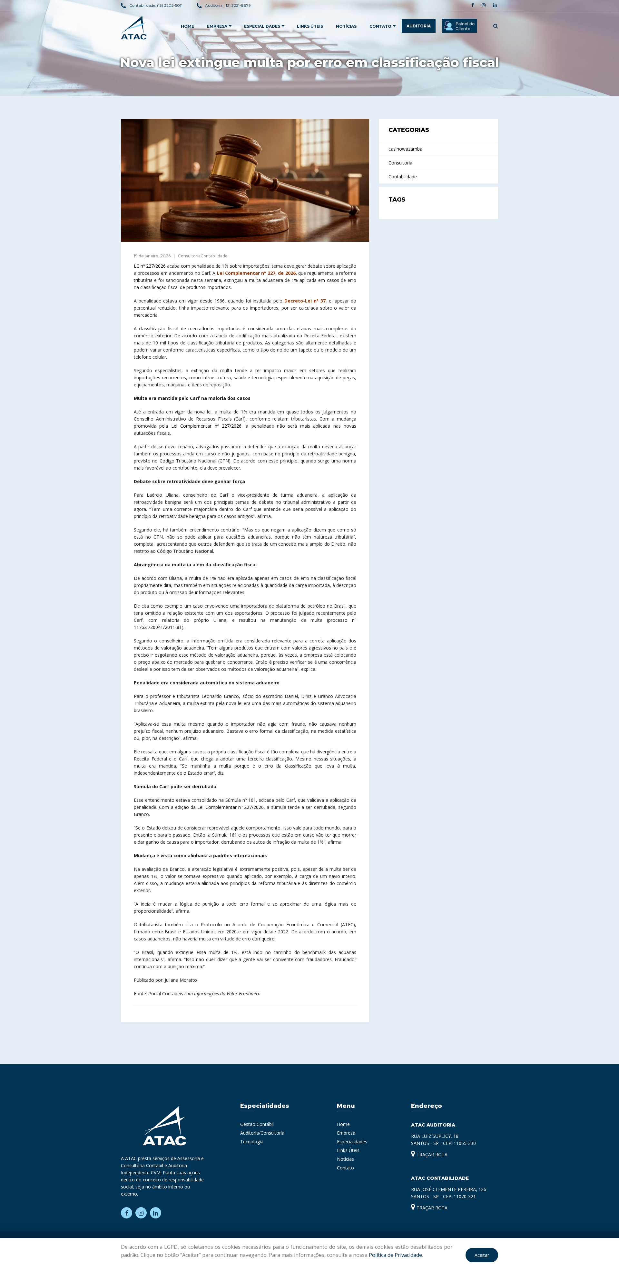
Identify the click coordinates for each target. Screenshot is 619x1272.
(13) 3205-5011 (169, 5)
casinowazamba (405, 149)
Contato (380, 26)
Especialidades (352, 1141)
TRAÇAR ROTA (431, 1154)
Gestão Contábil (257, 1124)
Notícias (346, 26)
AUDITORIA (419, 26)
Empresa (346, 1133)
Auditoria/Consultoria (262, 1133)
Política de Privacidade (395, 1254)
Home (343, 1124)
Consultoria (400, 163)
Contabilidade (402, 177)
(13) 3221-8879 (237, 5)
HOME (187, 26)
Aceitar (482, 1255)
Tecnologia (251, 1141)
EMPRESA (217, 26)
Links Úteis (310, 26)
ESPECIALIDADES (262, 26)
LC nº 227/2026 (150, 266)
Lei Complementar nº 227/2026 (206, 426)
